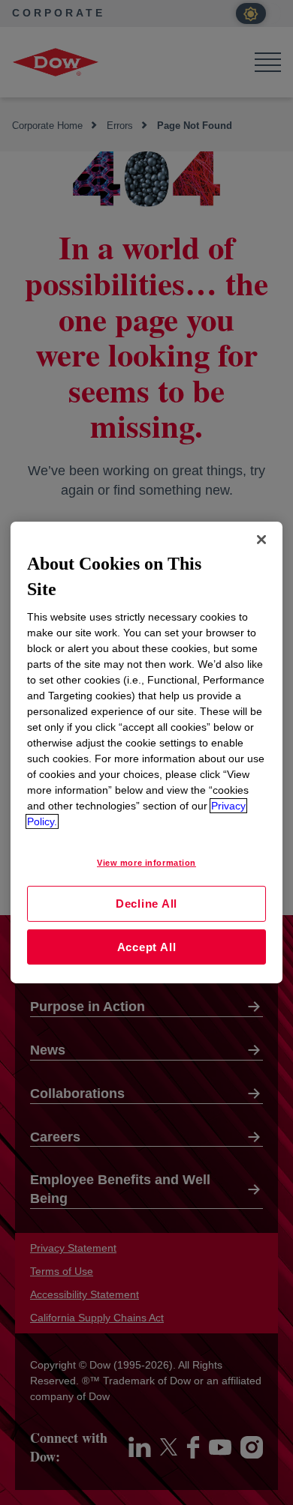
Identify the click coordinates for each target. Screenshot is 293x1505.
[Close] (261, 539)
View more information (146, 862)
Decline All (146, 903)
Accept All (147, 947)
